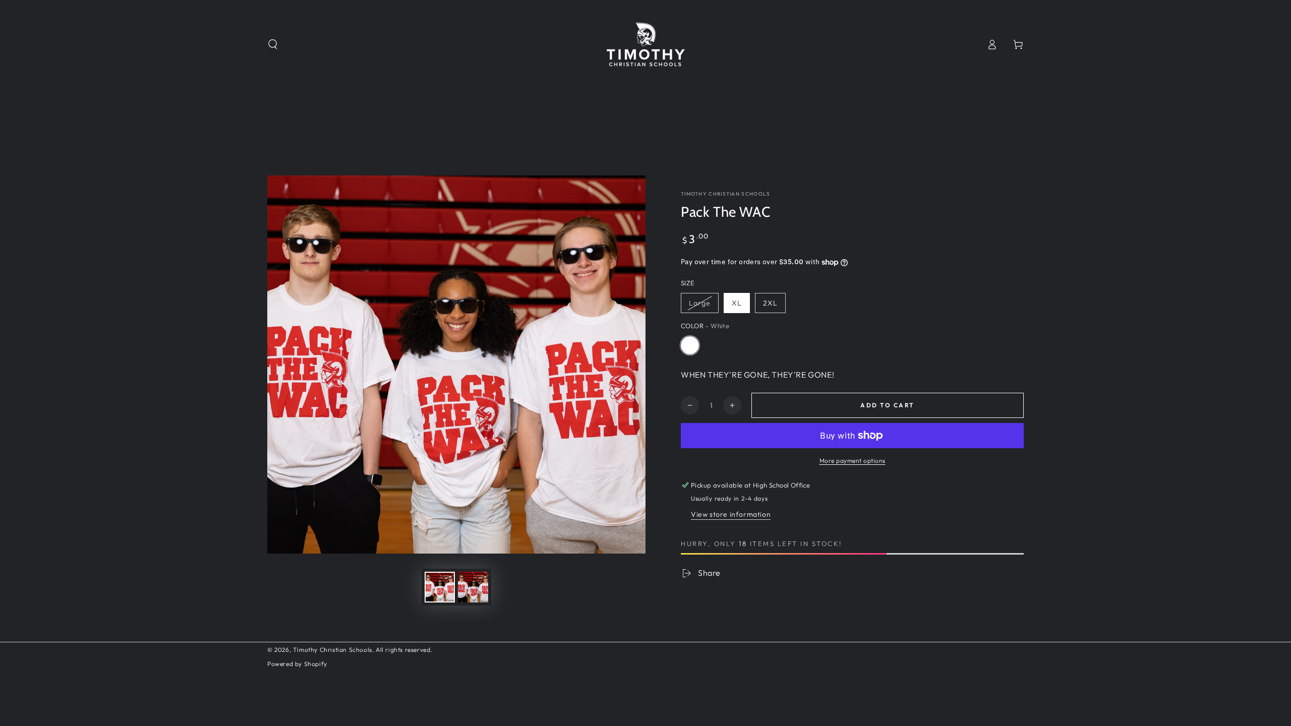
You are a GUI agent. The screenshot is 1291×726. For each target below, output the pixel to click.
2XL (770, 303)
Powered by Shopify (297, 664)
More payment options (852, 460)
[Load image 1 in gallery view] (440, 587)
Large (700, 303)
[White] (690, 345)
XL (737, 303)
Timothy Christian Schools (726, 194)
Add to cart (887, 405)
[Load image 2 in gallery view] (473, 587)
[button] (273, 44)
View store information (731, 514)
